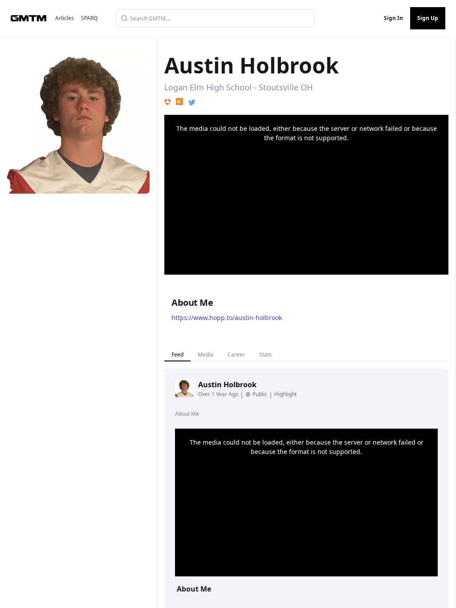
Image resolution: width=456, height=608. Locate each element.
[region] (306, 195)
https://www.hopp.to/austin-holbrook (226, 317)
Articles (64, 18)
